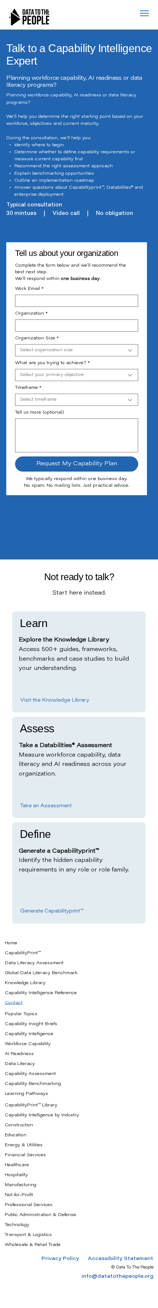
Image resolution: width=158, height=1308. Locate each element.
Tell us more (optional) (39, 412)
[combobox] (76, 350)
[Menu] (145, 13)
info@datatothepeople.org (118, 1276)
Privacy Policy (65, 1258)
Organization (31, 313)
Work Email (29, 289)
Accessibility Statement (120, 1258)
